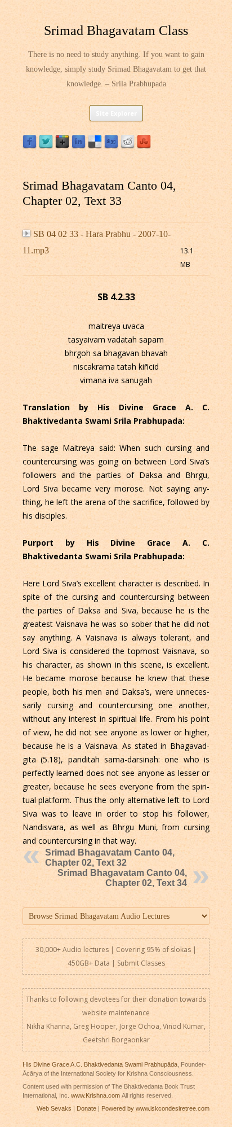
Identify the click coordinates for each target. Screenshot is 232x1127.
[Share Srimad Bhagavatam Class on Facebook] (30, 146)
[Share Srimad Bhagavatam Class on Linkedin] (79, 146)
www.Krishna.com (95, 1095)
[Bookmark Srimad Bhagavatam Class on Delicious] (95, 146)
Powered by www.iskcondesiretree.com (155, 1108)
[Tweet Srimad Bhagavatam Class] (46, 146)
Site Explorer (116, 113)
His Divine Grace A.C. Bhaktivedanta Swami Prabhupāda (100, 1064)
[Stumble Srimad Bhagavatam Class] (144, 146)
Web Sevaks (54, 1108)
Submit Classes (141, 963)
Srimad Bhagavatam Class (116, 30)
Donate (86, 1108)
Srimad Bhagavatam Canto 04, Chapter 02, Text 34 (122, 878)
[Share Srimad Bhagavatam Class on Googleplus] (62, 146)
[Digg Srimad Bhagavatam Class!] (111, 146)
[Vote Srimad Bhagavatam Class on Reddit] (128, 146)
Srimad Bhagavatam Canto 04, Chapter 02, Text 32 (110, 857)
